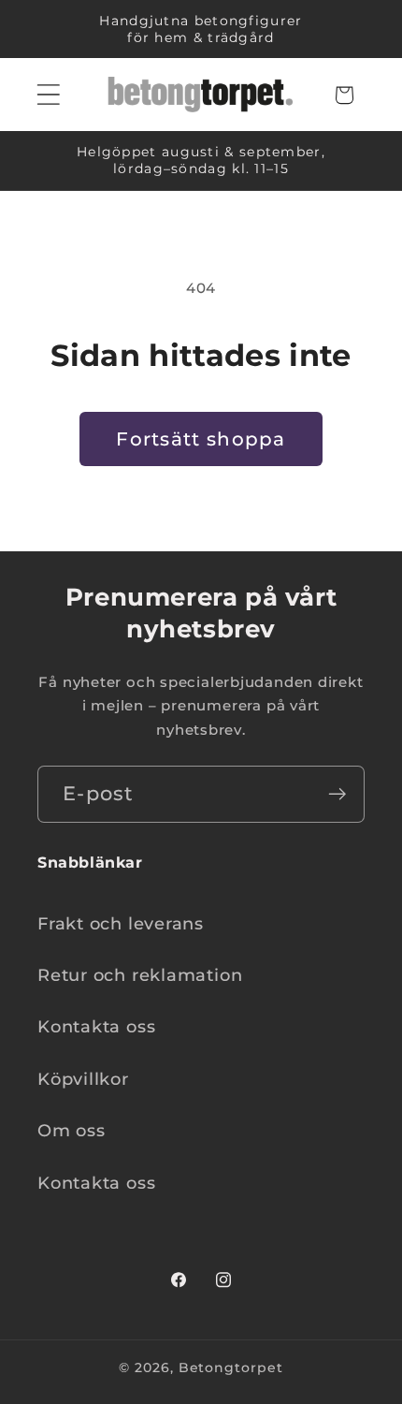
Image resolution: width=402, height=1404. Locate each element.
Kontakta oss (96, 1026)
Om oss (71, 1130)
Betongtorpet (231, 1367)
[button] (48, 95)
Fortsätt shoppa (201, 439)
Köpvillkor (83, 1079)
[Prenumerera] (337, 794)
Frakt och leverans (120, 923)
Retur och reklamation (139, 975)
